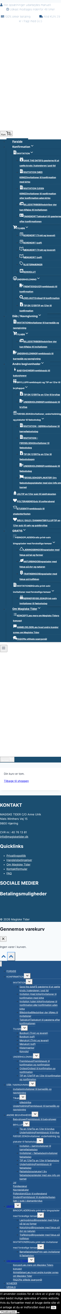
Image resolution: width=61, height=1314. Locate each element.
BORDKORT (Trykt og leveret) (39, 235)
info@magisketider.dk (14, 836)
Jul (14, 1182)
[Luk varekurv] (3, 939)
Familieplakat (20, 1186)
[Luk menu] (1, 964)
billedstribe (25, 1102)
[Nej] (18, 1312)
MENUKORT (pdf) (32, 257)
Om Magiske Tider (18, 864)
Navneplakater (21, 1189)
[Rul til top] (3, 957)
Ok (53, 1307)
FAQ (9, 873)
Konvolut (24, 1051)
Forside (17, 141)
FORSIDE (11, 971)
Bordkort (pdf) (27, 1036)
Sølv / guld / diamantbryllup (27, 1200)
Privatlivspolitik (16, 855)
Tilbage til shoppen (16, 781)
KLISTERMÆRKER (32, 264)
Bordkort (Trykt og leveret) (34, 1033)
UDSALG (11, 1287)
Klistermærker (27, 1047)
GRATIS (10, 1206)
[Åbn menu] (3, 648)
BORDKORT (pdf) (32, 242)
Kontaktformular (17, 869)
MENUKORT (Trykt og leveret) (39, 250)
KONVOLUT (29, 272)
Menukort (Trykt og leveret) (34, 1040)
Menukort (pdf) (28, 1044)
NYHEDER (12, 1283)
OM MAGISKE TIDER (17, 1260)
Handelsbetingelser (19, 860)
